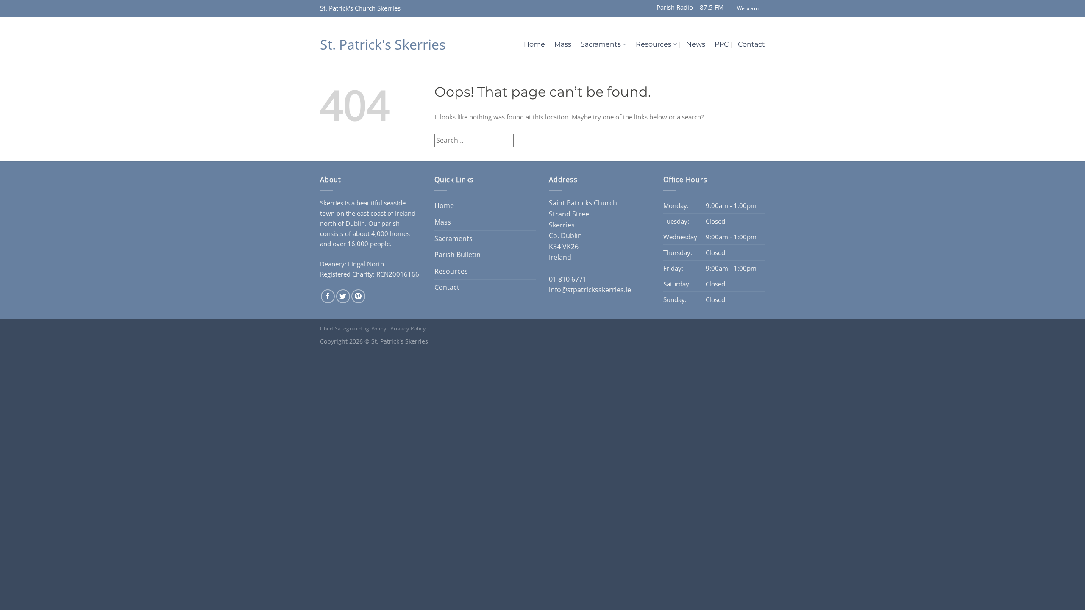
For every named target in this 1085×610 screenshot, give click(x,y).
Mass (562, 44)
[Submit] (756, 140)
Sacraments (601, 44)
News (695, 44)
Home (534, 44)
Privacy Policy (408, 328)
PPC (722, 44)
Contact (751, 44)
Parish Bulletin (457, 254)
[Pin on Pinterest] (358, 296)
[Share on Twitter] (343, 296)
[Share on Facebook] (328, 296)
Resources (653, 44)
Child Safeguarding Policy (353, 328)
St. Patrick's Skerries (382, 44)
